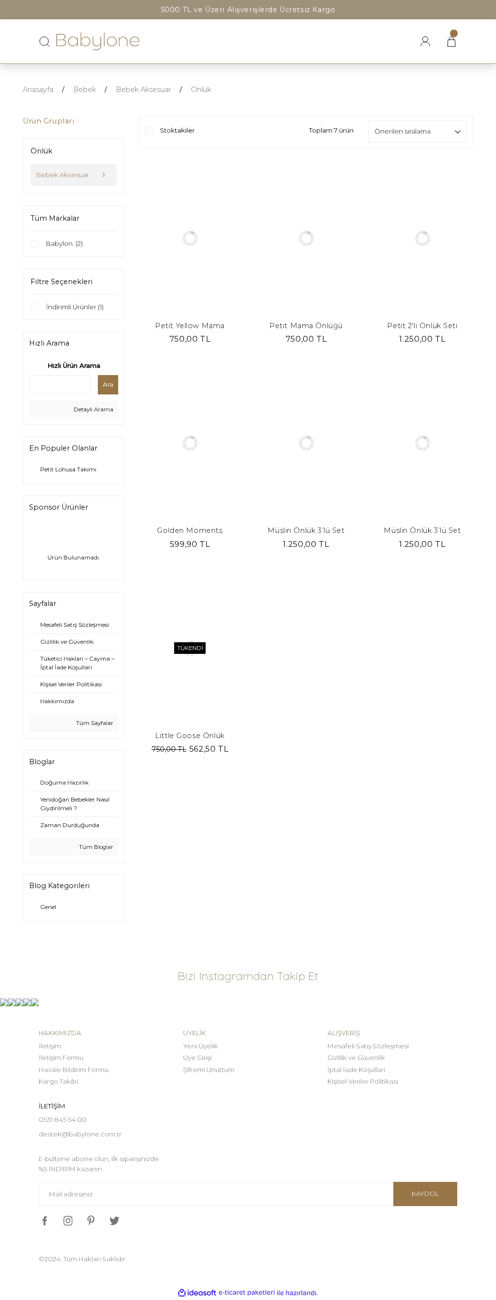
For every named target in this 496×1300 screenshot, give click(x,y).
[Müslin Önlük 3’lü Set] (306, 443)
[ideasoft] (197, 1293)
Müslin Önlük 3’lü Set (305, 530)
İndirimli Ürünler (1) (75, 307)
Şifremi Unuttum (208, 1069)
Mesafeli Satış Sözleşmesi (368, 1046)
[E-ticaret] (246, 1293)
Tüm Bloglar (95, 847)
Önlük (201, 89)
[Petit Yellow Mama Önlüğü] (190, 238)
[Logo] (98, 41)
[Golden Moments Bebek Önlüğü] (190, 443)
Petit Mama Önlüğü (306, 325)
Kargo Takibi (58, 1081)
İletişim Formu (61, 1057)
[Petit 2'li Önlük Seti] (422, 238)
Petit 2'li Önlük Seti (422, 325)
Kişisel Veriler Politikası (362, 1081)
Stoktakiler (177, 130)
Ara (108, 384)
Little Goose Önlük (189, 735)
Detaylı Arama (92, 409)
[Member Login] (425, 41)
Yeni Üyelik (200, 1046)
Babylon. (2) (64, 243)
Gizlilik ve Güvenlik (356, 1057)
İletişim (50, 1046)
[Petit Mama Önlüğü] (306, 238)
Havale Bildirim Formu (73, 1069)
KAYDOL (425, 1193)
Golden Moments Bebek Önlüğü (189, 531)
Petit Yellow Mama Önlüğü (190, 326)
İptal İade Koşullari (356, 1069)
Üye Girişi (197, 1057)
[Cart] (451, 41)
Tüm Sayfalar (94, 723)
